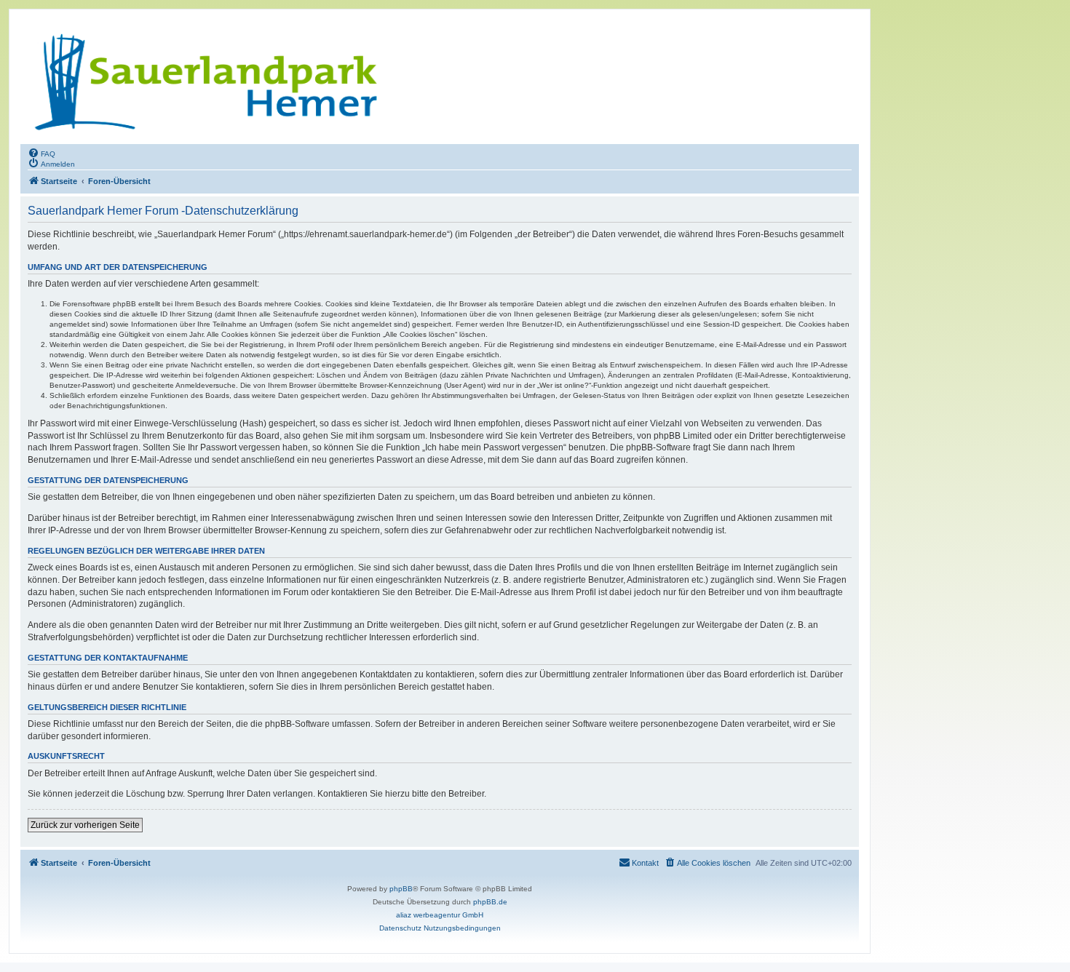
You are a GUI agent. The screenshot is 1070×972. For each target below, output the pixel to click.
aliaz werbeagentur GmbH (439, 915)
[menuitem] (41, 153)
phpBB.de (490, 902)
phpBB (401, 889)
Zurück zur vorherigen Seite (85, 825)
